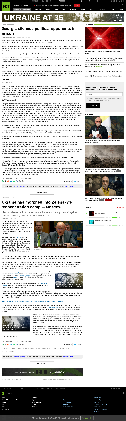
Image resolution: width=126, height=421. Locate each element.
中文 (22, 1)
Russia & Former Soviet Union (22, 9)
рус (10, 388)
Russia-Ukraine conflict (26, 348)
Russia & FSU (10, 24)
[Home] (6, 6)
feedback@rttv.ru (68, 186)
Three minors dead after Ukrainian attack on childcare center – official (32, 301)
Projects (121, 9)
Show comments (42, 192)
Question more (20, 5)
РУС (10, 1)
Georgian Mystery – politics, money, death (12, 379)
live (77, 5)
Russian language (23, 276)
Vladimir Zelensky (8, 351)
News (3, 397)
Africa (63, 9)
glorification (14, 274)
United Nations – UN (49, 348)
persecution (22, 272)
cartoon (15, 278)
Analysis (83, 9)
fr (16, 388)
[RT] (35, 1)
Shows (112, 9)
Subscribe (93, 105)
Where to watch (67, 402)
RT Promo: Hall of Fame (100, 404)
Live (64, 397)
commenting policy (19, 186)
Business (48, 9)
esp (7, 388)
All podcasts (120, 207)
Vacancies (96, 411)
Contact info (97, 406)
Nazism (8, 348)
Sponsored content (68, 406)
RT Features (73, 9)
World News (38, 9)
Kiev (3, 348)
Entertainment (102, 9)
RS (18, 1)
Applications (66, 400)
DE (13, 1)
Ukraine (37, 348)
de (13, 388)
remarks (18, 237)
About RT (96, 402)
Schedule (65, 404)
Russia (14, 348)
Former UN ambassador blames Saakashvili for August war (57, 379)
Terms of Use (97, 397)
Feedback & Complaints (100, 409)
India (56, 9)
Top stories (89, 25)
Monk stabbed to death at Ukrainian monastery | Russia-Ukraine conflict (54, 5)
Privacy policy (97, 400)
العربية (3, 1)
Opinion (92, 9)
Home (4, 24)
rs (19, 388)
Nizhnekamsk (53, 307)
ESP (7, 1)
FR (16, 1)
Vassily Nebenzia (63, 348)
